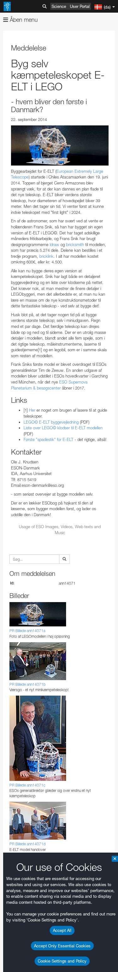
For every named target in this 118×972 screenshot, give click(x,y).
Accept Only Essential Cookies (62, 945)
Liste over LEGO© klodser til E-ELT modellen (63, 427)
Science (59, 6)
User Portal (80, 6)
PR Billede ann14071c (27, 785)
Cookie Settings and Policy (62, 960)
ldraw (54, 244)
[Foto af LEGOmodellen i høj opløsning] (60, 145)
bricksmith (75, 244)
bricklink (46, 256)
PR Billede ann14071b (27, 684)
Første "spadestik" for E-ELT (48, 439)
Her (32, 410)
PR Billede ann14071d (27, 844)
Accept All (62, 930)
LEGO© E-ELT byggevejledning (51, 422)
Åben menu (23, 19)
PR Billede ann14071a (27, 630)
